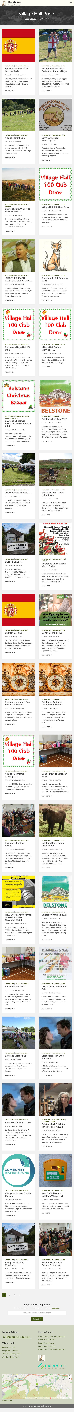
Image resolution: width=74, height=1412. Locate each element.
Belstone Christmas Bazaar (15, 844)
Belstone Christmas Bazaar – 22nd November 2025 (18, 423)
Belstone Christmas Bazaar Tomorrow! (52, 1264)
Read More (10, 91)
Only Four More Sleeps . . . (18, 492)
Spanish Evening (13, 633)
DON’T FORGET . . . (14, 562)
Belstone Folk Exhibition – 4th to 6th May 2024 (55, 1125)
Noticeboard (9, 66)
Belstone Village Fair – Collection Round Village (54, 70)
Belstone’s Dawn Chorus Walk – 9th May (17, 210)
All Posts (33, 19)
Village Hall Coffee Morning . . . (14, 1264)
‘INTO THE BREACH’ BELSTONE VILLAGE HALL (18, 279)
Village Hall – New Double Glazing (18, 1194)
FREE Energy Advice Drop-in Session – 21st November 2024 (18, 917)
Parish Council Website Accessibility (52, 1349)
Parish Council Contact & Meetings (51, 1336)
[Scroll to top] (69, 1409)
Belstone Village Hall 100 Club (18, 348)
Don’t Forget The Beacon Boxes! (54, 775)
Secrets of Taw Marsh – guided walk (54, 494)
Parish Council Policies (46, 1340)
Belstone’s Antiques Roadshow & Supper (52, 703)
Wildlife (8, 206)
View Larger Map (7, 1400)
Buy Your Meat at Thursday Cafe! (50, 139)
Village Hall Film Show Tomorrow (53, 1057)
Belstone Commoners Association (53, 844)
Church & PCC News (58, 1119)
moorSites (10, 75)
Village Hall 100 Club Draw (55, 207)
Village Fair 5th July (15, 138)
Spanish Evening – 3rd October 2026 (16, 70)
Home (27, 19)
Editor (45, 75)
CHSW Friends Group (22, 416)
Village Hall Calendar (10, 1351)
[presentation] (18, 45)
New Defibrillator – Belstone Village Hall (52, 1194)
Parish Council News (46, 1343)
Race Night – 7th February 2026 (55, 279)
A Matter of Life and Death (18, 1122)
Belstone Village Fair (15, 1055)
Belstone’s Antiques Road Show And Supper (18, 703)
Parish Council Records (47, 1346)
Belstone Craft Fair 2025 (54, 419)
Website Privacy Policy (10, 1357)
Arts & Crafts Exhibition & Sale (55, 988)
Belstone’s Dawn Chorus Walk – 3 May (54, 565)
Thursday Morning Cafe (11, 1354)
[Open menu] (71, 3)
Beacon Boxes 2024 (15, 986)
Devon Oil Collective (52, 633)
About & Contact (8, 1347)
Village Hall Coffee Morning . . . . (51, 348)
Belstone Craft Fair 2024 (54, 914)
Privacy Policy (55, 1308)
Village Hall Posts (21, 66)
